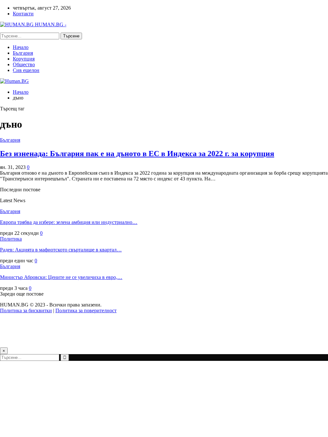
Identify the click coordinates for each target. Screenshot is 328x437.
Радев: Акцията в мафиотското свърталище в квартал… (61, 249)
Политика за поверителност (86, 310)
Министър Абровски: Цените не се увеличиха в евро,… (61, 277)
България (23, 53)
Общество (24, 64)
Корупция (24, 58)
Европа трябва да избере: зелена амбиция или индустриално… (68, 222)
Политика (11, 239)
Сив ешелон (26, 70)
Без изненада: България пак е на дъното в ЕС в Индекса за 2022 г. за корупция (137, 153)
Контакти (23, 13)
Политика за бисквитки (26, 310)
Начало (21, 47)
